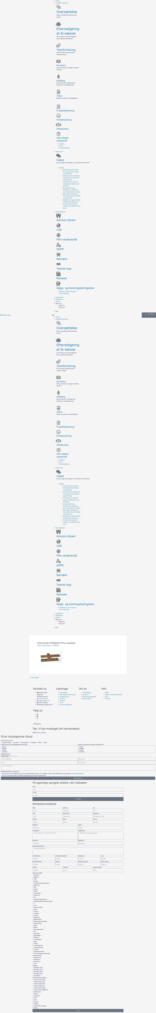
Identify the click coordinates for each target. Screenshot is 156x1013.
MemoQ (36, 994)
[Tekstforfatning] (58, 45)
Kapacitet (96, 813)
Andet (45, 742)
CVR (33, 813)
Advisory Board (65, 220)
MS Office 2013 (38, 969)
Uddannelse (81, 830)
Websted (35, 825)
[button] (78, 315)
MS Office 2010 (38, 971)
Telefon (34, 819)
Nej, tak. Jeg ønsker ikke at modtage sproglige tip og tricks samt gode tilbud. (24, 775)
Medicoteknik (38, 923)
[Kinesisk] (39, 752)
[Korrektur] (58, 61)
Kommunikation (38, 907)
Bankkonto (81, 840)
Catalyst (36, 1004)
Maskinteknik (37, 919)
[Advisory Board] (58, 216)
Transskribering (38, 947)
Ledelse (36, 911)
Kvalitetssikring (64, 119)
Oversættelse (66, 12)
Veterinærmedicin (39, 951)
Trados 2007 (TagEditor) (41, 990)
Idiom (35, 1000)
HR (35, 897)
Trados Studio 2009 (39, 988)
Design (36, 881)
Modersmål (66, 813)
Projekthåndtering (65, 110)
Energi (36, 889)
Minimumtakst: (97, 867)
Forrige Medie (34, 677)
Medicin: (57, 861)
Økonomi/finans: (37, 861)
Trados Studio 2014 (39, 983)
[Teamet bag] (58, 264)
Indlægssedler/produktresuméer (43, 901)
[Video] (58, 92)
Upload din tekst (5, 754)
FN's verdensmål (66, 239)
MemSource (37, 992)
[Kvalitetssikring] (58, 116)
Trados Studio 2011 (39, 985)
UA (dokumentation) (61, 856)
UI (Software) (37, 939)
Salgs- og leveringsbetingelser (75, 288)
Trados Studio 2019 (39, 979)
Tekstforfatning (65, 49)
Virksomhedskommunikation (42, 953)
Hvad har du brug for (7, 740)
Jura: (102, 856)
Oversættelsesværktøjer (39, 977)
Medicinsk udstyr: (83, 861)
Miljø (35, 925)
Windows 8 (37, 959)
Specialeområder (37, 873)
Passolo (36, 1002)
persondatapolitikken (78, 773)
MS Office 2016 (38, 967)
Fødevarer (37, 895)
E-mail (34, 792)
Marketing (37, 917)
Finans (36, 891)
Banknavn (35, 840)
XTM (35, 998)
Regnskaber (37, 935)
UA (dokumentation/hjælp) (41, 883)
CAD (35, 879)
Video (59, 96)
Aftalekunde (62, 129)
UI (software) (36, 856)
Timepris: (65, 867)
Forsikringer (37, 893)
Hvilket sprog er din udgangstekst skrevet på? (14, 744)
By (94, 808)
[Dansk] (39, 747)
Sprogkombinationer (38, 846)
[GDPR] (58, 245)
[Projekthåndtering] (58, 107)
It (34, 903)
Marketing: (81, 856)
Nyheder (61, 278)
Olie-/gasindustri (39, 929)
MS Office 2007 (38, 973)
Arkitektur (37, 875)
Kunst (35, 909)
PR (35, 931)
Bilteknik (36, 877)
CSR (59, 229)
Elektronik (37, 885)
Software (35, 965)
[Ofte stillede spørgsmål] (58, 134)
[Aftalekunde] (58, 125)
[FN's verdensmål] (58, 235)
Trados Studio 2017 (39, 982)
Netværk (61, 258)
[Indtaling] (58, 77)
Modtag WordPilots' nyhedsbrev (10, 771)
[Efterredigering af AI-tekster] (58, 24)
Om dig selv (35, 830)
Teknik (36, 943)
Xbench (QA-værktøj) (40, 1006)
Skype (80, 825)
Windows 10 (37, 957)
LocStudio (37, 996)
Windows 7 (37, 961)
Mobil (64, 819)
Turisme (36, 949)
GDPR (60, 249)
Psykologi (36, 933)
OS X (35, 963)
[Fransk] (39, 750)
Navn (33, 786)
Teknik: (34, 867)
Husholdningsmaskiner (40, 899)
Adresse (65, 808)
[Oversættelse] (58, 7)
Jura (35, 905)
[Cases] (58, 156)
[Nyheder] (58, 274)
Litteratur (36, 913)
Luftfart (36, 915)
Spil (35, 887)
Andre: (36, 1008)
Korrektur (61, 65)
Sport (35, 941)
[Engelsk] (39, 748)
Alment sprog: (105, 861)
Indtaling (60, 80)
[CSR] (58, 225)
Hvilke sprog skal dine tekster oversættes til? (91, 744)
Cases (60, 160)
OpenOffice (37, 975)
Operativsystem (37, 955)
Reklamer (36, 937)
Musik (35, 927)
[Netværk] (58, 255)
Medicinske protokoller (40, 921)
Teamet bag (63, 268)
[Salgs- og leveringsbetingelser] (58, 284)
